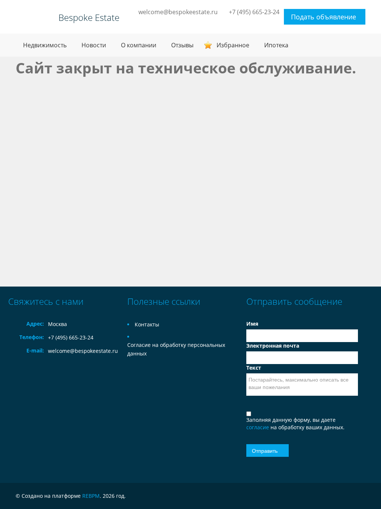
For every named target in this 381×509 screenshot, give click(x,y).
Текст (253, 367)
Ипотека (276, 45)
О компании (138, 45)
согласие (258, 427)
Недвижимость (45, 45)
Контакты (147, 324)
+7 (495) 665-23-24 (254, 12)
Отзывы (182, 45)
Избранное (233, 45)
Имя (252, 323)
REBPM (91, 495)
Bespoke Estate (88, 17)
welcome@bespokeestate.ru (178, 12)
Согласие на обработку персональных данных (176, 349)
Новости (93, 45)
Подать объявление (323, 16)
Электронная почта (272, 345)
